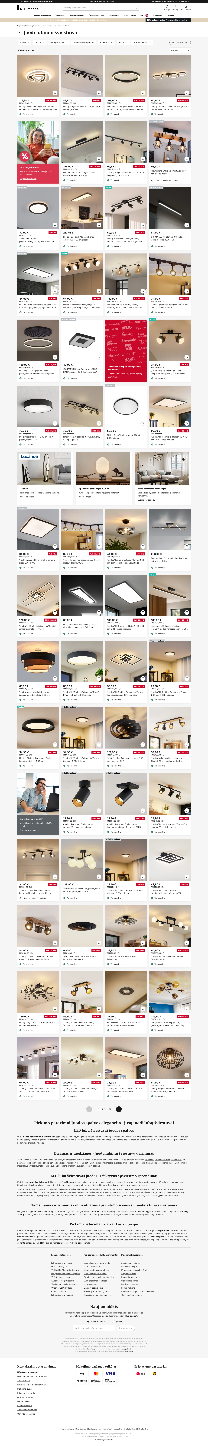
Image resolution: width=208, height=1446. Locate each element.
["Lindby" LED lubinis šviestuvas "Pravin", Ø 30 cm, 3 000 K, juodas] (170, 672)
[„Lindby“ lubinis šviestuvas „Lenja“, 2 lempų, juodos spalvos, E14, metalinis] (170, 351)
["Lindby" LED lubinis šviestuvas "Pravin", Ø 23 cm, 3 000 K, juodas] (126, 870)
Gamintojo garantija (26, 1414)
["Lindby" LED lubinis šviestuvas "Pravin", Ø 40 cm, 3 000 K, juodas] (82, 738)
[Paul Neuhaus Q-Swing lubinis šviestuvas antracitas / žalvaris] (170, 540)
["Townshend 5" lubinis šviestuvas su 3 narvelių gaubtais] (170, 152)
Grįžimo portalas (25, 1397)
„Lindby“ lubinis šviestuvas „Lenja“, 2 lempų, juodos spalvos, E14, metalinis (168, 372)
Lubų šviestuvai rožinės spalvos (65, 1273)
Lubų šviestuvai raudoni (62, 1295)
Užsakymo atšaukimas (27, 1372)
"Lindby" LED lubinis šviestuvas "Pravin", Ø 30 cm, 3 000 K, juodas (169, 693)
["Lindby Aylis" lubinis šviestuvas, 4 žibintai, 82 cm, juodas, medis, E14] (170, 738)
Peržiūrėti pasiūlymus (98, 20)
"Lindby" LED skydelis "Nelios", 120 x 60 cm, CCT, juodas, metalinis (125, 627)
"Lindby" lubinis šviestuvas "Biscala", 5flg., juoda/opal (167, 958)
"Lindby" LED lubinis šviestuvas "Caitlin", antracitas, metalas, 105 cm (37, 627)
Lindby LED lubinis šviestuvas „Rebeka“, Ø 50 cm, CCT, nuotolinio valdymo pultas (38, 108)
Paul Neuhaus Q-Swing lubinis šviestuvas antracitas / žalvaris (169, 559)
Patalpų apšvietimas (33, 26)
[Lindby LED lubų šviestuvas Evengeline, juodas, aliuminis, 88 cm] (170, 86)
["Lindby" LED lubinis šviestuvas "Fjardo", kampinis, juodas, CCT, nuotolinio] (126, 672)
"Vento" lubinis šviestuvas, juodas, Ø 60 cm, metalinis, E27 (125, 759)
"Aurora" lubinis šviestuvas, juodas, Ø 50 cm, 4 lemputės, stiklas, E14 (81, 890)
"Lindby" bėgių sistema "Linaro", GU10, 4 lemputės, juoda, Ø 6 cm (125, 174)
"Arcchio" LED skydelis (61, 1288)
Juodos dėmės (90, 1284)
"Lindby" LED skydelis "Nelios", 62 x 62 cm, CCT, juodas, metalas (169, 438)
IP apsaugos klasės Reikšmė (134, 1270)
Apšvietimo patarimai (27, 1409)
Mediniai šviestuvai (130, 1284)
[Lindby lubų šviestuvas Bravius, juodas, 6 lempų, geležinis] (82, 86)
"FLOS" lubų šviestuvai (61, 1277)
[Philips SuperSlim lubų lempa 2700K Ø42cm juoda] (126, 417)
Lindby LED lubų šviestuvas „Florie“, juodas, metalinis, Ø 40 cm (35, 759)
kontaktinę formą (89, 1349)
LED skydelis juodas (60, 1266)
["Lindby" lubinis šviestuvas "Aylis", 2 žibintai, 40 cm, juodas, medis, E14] (82, 1002)
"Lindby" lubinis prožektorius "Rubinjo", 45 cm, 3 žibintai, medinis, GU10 (37, 958)
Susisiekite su (23, 1380)
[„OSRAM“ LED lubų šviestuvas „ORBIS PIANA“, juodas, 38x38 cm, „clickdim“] (82, 351)
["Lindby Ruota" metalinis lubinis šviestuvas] (126, 936)
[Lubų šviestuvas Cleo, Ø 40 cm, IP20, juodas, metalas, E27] (38, 417)
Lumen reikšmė (128, 1288)
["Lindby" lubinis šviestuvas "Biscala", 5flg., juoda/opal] (170, 936)
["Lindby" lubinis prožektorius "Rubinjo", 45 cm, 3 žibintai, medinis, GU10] (38, 936)
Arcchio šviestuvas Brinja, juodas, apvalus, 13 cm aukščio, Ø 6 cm (78, 825)
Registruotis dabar (28, 178)
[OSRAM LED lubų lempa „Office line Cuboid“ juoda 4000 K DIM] (170, 218)
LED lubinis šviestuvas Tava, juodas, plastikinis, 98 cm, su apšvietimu (79, 626)
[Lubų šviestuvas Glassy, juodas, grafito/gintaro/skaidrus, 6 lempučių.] (170, 1002)
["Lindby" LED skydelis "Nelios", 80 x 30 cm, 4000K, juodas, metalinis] (126, 1068)
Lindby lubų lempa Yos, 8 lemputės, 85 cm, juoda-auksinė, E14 (37, 1024)
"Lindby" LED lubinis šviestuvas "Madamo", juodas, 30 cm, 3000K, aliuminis (166, 892)
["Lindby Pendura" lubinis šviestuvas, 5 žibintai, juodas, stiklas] (82, 1068)
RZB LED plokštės (59, 1291)
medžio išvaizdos (114, 1162)
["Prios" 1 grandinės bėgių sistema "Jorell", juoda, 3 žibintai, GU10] (170, 284)
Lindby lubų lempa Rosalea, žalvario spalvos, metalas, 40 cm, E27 (167, 1090)
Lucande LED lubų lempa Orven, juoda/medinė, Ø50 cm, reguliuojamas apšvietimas (36, 372)
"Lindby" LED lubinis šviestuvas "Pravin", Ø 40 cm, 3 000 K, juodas (81, 759)
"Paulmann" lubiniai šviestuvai (64, 1284)
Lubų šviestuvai (46, 26)
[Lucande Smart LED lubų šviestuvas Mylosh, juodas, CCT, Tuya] (82, 152)
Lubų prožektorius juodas (95, 1280)
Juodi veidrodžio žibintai (95, 1273)
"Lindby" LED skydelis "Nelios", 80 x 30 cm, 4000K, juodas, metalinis (125, 1090)
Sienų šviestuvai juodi (94, 1288)
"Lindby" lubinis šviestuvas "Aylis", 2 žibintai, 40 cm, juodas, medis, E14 (79, 1024)
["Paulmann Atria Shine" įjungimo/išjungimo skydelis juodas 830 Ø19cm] (38, 218)
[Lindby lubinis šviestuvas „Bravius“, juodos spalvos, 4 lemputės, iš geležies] (126, 218)
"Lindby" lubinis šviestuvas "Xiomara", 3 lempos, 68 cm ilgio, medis (169, 825)
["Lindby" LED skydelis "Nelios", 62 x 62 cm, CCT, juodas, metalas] (170, 417)
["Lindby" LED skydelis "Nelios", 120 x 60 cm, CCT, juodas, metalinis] (126, 606)
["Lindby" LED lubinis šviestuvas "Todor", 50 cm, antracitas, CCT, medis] (82, 672)
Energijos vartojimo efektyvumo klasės (139, 1291)
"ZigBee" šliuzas (128, 1273)
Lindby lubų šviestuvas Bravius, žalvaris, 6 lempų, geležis (81, 438)
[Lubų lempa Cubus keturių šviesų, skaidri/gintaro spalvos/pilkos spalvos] (126, 284)
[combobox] (101, 7)
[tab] (24, 42)
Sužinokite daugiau (146, 500)
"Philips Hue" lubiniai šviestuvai (65, 1270)
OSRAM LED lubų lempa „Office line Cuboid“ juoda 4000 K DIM (167, 238)
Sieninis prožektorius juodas (97, 1291)
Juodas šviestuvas (92, 1266)
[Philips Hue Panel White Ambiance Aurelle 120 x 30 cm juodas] (82, 218)
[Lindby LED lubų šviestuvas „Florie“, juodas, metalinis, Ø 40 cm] (38, 738)
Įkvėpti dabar (85, 496)
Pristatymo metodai (26, 1393)
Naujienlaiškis (23, 1401)
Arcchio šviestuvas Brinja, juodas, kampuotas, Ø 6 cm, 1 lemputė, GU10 (124, 825)
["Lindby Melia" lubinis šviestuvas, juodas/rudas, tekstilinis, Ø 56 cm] (38, 672)
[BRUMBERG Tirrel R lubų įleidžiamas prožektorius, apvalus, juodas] (126, 1002)
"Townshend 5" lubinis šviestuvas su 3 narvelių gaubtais (168, 172)
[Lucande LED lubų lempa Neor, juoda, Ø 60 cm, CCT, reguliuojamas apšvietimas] (126, 86)
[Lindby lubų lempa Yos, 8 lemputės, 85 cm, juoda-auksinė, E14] (38, 1002)
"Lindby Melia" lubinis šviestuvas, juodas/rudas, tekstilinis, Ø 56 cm (34, 693)
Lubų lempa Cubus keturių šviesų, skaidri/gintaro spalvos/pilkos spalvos (124, 306)
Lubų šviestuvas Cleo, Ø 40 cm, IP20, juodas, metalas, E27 (36, 438)
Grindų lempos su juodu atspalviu (99, 1277)
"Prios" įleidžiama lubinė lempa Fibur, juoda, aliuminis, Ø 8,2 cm (80, 958)
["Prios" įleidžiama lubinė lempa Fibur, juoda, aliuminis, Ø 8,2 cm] (82, 936)
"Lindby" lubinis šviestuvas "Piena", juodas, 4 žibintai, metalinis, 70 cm (35, 892)
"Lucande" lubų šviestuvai (62, 1280)
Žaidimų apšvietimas (130, 1263)
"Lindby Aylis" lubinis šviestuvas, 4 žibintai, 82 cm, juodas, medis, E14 (166, 759)
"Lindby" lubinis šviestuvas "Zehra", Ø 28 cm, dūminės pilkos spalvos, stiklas (125, 561)
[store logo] (27, 7)
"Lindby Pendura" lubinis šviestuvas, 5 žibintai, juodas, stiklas (80, 1090)
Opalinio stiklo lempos (131, 1295)
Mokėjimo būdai (24, 1389)
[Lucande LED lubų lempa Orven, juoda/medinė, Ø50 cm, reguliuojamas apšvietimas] (38, 351)
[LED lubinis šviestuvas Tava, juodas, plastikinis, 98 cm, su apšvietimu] (82, 606)
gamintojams (128, 1352)
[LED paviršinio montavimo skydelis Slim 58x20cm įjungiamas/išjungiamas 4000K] (38, 284)
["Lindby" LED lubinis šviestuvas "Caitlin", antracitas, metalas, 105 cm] (38, 606)
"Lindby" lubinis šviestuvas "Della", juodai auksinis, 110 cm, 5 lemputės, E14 (37, 1090)
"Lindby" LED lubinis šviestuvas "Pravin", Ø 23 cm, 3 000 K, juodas (125, 892)
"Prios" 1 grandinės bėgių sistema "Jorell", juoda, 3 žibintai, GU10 (169, 306)
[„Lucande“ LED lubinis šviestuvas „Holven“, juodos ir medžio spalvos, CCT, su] (170, 606)
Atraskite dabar (27, 496)
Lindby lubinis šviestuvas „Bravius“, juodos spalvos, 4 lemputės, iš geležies (125, 240)
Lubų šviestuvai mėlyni (61, 1263)
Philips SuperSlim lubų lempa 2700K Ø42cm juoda (123, 436)
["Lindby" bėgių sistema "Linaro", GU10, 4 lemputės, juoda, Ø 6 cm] (126, 152)
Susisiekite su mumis (29, 830)
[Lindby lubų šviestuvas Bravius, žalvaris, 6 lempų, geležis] (82, 417)
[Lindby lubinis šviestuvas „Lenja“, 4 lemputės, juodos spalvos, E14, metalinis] (82, 284)
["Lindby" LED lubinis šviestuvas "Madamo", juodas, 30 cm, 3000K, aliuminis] (170, 870)
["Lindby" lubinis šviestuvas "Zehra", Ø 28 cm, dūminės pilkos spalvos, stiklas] (126, 540)
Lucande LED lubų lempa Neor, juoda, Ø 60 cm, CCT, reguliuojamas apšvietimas (125, 108)
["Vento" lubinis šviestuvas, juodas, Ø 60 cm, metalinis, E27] (126, 738)
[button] (55, 93)
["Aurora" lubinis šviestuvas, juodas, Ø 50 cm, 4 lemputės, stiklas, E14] (82, 870)
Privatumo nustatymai (67, 1429)
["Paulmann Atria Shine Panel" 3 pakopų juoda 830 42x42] (38, 540)
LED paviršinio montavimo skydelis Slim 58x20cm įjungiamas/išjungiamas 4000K (37, 306)
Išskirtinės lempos (129, 1266)
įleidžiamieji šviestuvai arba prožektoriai (163, 1159)
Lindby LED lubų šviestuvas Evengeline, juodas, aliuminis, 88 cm (169, 108)
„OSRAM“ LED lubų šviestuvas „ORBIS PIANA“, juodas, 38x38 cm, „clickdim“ (80, 370)
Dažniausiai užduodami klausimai (32, 1376)
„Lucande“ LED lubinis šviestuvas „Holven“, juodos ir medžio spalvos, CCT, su (169, 627)
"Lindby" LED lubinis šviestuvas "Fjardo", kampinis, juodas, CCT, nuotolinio (125, 693)
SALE (142, 15)
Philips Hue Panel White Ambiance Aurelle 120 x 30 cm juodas (78, 238)
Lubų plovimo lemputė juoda (97, 1263)
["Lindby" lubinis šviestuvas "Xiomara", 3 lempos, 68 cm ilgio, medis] (170, 804)
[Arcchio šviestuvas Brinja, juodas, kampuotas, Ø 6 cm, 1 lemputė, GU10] (126, 804)
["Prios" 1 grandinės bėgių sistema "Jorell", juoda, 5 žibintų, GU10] (82, 540)
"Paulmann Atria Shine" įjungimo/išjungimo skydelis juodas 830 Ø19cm (37, 240)
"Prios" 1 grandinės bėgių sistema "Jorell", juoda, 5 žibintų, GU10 (82, 561)
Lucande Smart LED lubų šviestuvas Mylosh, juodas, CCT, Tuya (79, 174)
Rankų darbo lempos (130, 1277)
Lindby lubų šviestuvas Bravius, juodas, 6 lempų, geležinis (82, 108)
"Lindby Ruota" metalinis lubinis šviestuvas (121, 958)
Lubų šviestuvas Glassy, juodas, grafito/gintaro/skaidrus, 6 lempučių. (167, 1024)
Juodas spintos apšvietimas (96, 1270)
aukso (133, 1162)
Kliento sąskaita (24, 1405)
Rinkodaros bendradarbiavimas (31, 1384)
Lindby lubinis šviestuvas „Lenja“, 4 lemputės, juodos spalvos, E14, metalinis (81, 306)
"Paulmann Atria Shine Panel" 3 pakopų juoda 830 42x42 (37, 561)
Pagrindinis (21, 26)
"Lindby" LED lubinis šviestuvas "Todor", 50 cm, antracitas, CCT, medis (81, 693)
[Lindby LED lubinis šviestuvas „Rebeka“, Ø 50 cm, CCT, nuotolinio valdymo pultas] (38, 86)
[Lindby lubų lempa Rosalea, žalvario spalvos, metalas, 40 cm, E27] (170, 1068)
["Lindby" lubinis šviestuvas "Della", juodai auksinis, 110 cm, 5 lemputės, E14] (38, 1068)
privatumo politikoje (124, 1349)
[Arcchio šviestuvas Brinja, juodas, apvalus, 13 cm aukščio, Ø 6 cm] (82, 804)
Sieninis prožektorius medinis (97, 1295)
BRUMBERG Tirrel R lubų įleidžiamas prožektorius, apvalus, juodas (123, 1024)
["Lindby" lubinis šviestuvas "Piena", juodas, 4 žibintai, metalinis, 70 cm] (38, 870)
